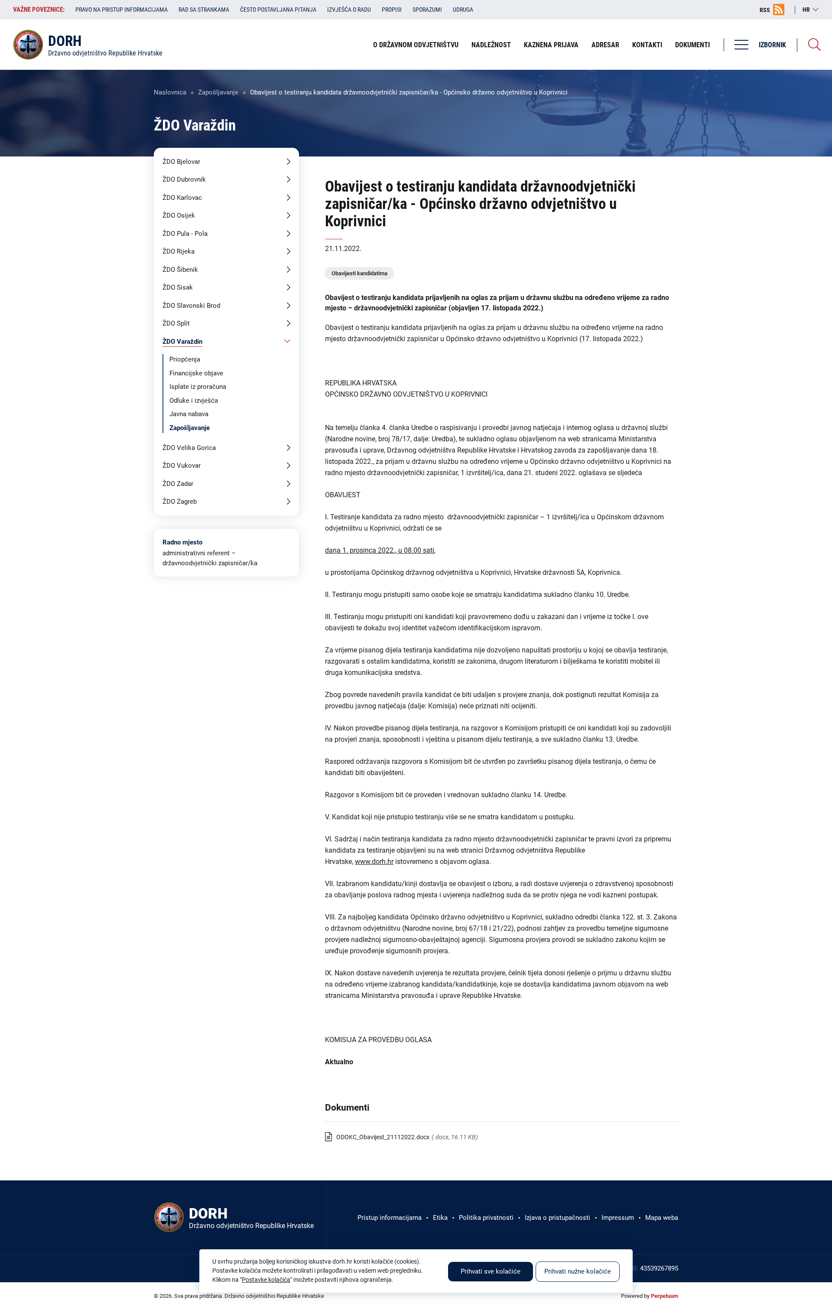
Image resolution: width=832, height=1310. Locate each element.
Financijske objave (196, 373)
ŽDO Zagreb (179, 501)
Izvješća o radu (349, 9)
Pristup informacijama (390, 1218)
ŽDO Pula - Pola (185, 234)
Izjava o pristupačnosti (557, 1218)
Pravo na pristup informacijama (121, 9)
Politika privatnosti (486, 1218)
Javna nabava (188, 414)
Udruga (463, 9)
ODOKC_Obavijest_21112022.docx (382, 1137)
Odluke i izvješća (193, 400)
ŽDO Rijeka (178, 251)
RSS (765, 10)
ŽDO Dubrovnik (184, 179)
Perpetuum (664, 1296)
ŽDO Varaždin (182, 341)
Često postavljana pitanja (278, 9)
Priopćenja (184, 359)
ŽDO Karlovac (182, 198)
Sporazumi (427, 9)
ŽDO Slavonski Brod (191, 306)
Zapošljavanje (218, 92)
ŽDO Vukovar (181, 465)
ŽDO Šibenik (180, 270)
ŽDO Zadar (177, 484)
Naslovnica (170, 92)
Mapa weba (661, 1218)
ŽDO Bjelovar (181, 162)
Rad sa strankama (204, 9)
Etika (440, 1218)
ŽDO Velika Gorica (189, 448)
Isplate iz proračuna (197, 387)
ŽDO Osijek (178, 215)
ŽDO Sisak (177, 287)
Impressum (617, 1218)
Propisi (392, 9)
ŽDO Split (176, 323)
